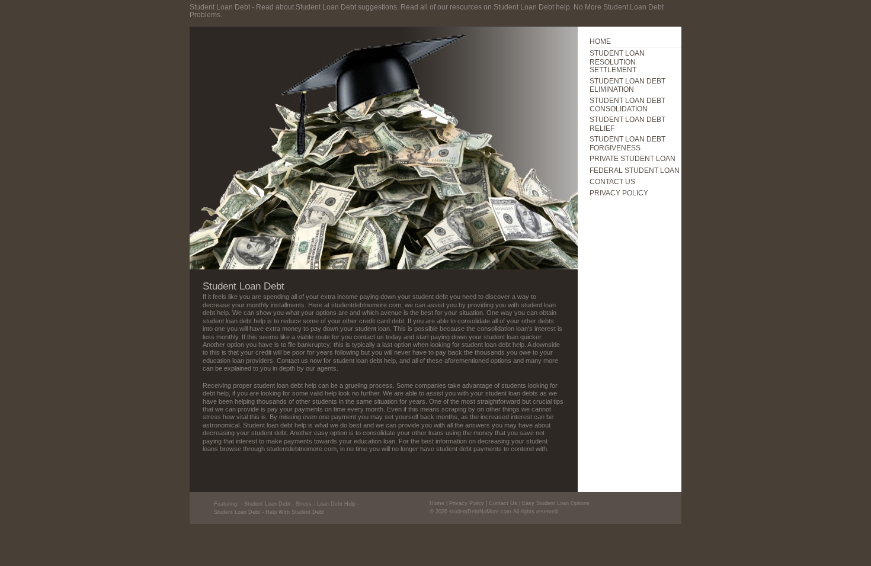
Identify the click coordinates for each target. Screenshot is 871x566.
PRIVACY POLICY (619, 193)
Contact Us (503, 503)
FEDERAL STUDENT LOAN (635, 170)
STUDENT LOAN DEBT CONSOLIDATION (627, 104)
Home (437, 503)
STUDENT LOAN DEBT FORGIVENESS (627, 143)
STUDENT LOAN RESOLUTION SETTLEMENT (617, 61)
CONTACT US (612, 181)
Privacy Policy (466, 503)
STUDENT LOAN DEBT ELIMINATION (627, 85)
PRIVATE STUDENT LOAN (632, 158)
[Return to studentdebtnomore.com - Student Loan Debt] (384, 267)
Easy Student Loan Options (556, 503)
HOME (600, 41)
